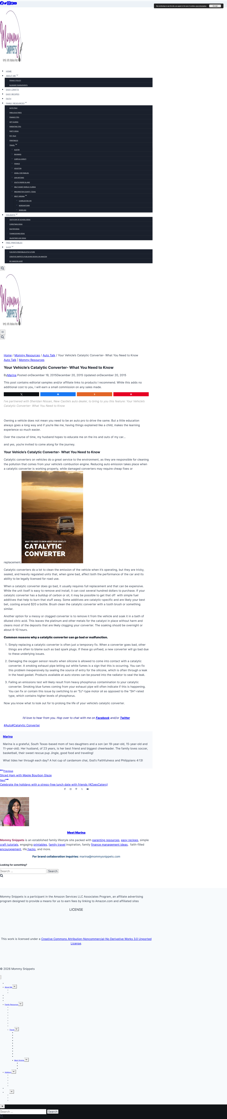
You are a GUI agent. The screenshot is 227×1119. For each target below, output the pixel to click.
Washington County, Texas (25, 192)
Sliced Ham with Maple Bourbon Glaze (26, 773)
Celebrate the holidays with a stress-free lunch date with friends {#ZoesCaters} (54, 782)
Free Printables (14, 243)
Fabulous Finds (15, 112)
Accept (215, 6)
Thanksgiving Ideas (17, 233)
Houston (17, 168)
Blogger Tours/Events (18, 85)
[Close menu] (0, 977)
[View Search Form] (2, 268)
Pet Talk (12, 136)
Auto (8, 725)
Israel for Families (21, 173)
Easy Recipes (12, 94)
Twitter (125, 718)
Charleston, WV (25, 201)
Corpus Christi (20, 159)
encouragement (10, 849)
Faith (8, 99)
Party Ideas (14, 131)
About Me (8, 987)
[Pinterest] (12, 4)
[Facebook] (2, 4)
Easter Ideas (14, 229)
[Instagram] (9, 4)
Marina (11, 375)
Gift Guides (13, 122)
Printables (13, 140)
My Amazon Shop (16, 261)
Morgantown (24, 205)
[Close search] (2, 1106)
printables (40, 844)
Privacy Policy (15, 80)
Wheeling (22, 210)
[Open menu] (2, 332)
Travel (11, 1030)
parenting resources (105, 840)
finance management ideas (109, 844)
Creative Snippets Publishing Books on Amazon (28, 256)
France (17, 164)
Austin (17, 150)
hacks (31, 849)
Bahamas (17, 154)
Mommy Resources (31, 360)
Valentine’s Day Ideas (17, 238)
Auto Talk (13, 108)
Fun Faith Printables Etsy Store (22, 252)
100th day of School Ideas (19, 219)
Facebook (102, 718)
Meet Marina (76, 832)
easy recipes (129, 840)
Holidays (8, 1072)
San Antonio (19, 178)
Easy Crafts (12, 89)
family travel (57, 844)
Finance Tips (14, 117)
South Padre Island (22, 182)
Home (9, 71)
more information (201, 6)
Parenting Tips (15, 126)
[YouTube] (15, 4)
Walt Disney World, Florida (25, 187)
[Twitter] (5, 4)
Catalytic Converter (26, 725)
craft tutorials (9, 844)
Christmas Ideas (15, 224)
